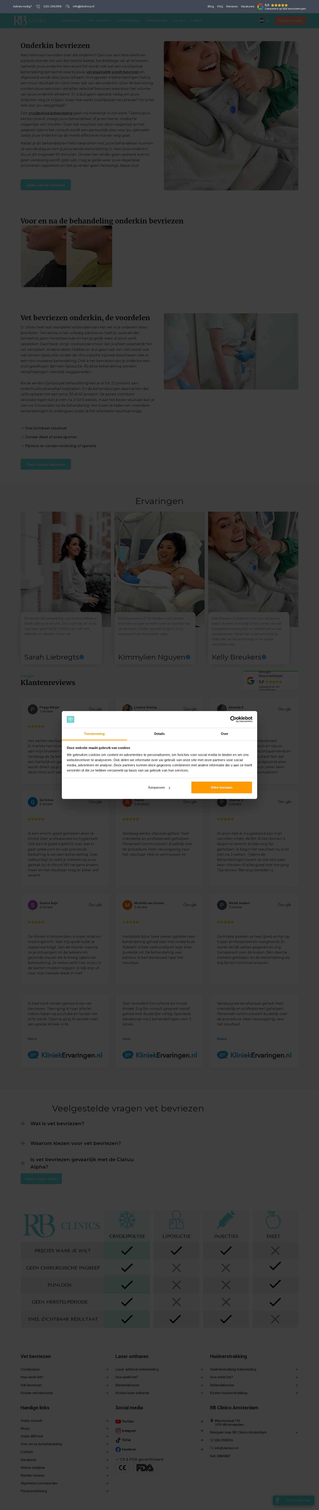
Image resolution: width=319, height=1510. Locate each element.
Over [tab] (224, 734)
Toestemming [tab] (94, 734)
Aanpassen (156, 787)
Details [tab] (159, 734)
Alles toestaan (221, 787)
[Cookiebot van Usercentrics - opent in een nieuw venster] (233, 719)
